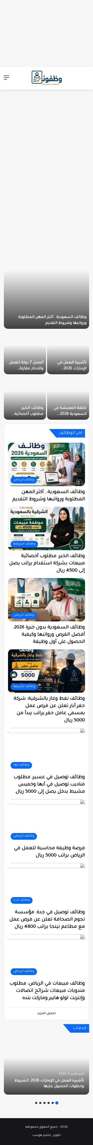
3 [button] (49, 1103)
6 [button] (36, 1103)
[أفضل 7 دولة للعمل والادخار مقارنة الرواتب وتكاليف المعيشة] (25, 352)
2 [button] (53, 1103)
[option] (46, 329)
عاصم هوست (41, 1135)
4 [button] (44, 1103)
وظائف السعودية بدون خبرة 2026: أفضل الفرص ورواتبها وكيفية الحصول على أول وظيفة (49, 635)
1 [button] (56, 1102)
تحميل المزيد (46, 1013)
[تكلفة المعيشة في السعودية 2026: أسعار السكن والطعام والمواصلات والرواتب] (68, 397)
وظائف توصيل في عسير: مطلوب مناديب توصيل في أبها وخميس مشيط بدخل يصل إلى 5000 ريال (49, 785)
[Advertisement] (46, 32)
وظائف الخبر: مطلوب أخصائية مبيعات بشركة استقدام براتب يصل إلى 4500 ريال (47, 563)
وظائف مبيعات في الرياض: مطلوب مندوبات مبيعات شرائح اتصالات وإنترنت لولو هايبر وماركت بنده (47, 991)
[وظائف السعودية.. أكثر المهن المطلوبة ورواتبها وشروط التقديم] (46, 284)
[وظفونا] (46, 78)
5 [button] (40, 1103)
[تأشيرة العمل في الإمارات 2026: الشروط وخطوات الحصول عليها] (68, 352)
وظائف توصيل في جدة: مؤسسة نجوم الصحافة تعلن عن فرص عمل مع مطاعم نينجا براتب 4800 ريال (47, 920)
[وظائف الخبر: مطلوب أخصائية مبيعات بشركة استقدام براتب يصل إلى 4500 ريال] (25, 397)
